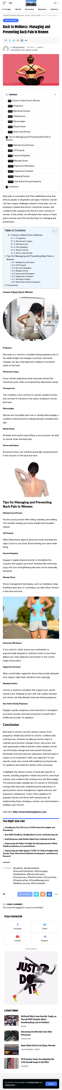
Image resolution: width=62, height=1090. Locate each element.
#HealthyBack (19, 874)
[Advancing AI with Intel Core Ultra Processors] (11, 1035)
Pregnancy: (18, 106)
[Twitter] (44, 926)
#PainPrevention (35, 877)
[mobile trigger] (5, 3)
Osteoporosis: (19, 116)
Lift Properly (18, 150)
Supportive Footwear (23, 171)
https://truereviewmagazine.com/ (30, 812)
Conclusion (13, 186)
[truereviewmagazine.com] (31, 3)
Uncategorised (27, 1049)
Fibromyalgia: (19, 121)
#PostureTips (50, 877)
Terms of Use (10, 1085)
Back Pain (17, 292)
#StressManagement (39, 880)
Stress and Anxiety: (22, 132)
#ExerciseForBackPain (23, 871)
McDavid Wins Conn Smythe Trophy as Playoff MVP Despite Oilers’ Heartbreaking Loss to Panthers (38, 1019)
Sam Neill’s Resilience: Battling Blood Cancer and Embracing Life (31, 835)
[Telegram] (44, 938)
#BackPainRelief (31, 868)
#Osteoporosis (20, 877)
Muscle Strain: (19, 126)
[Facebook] (17, 926)
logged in (20, 907)
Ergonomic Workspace (24, 166)
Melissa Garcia (19, 47)
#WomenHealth (38, 883)
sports (23, 1026)
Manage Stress (21, 161)
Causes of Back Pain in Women (26, 100)
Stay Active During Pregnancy (27, 181)
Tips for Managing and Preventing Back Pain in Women (28, 138)
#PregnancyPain (20, 880)
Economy (25, 1066)
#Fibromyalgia (40, 871)
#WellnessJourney (21, 883)
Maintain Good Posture (23, 145)
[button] (53, 231)
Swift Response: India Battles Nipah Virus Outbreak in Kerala (30, 839)
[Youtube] (17, 938)
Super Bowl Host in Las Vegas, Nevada (38, 1046)
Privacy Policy (34, 1082)
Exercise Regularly (21, 155)
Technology (26, 1039)
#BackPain (18, 868)
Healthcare (10, 20)
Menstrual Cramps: (22, 111)
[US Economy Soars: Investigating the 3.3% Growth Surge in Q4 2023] (11, 1063)
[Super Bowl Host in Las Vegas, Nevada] (11, 1049)
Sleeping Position (22, 176)
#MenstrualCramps (36, 874)
